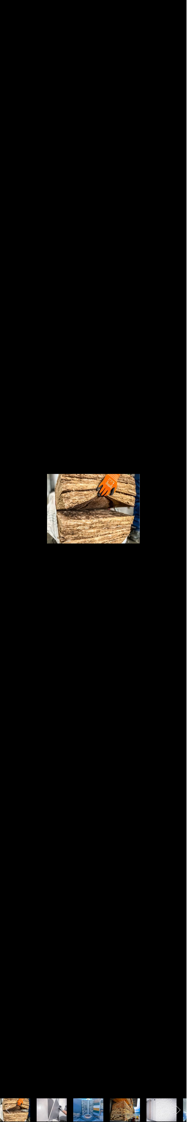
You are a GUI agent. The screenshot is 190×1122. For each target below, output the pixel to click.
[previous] (8, 554)
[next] (178, 554)
